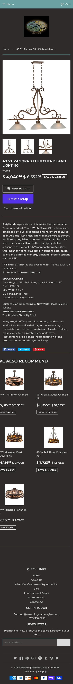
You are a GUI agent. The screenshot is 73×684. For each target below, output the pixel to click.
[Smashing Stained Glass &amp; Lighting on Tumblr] (45, 658)
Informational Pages (36, 593)
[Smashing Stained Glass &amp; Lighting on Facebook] (21, 658)
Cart (67, 4)
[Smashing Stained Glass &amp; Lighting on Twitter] (15, 658)
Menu (10, 4)
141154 (21, 264)
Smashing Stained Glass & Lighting (39, 667)
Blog (36, 588)
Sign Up (63, 642)
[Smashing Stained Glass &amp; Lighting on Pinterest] (27, 658)
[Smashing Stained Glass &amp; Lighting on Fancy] (57, 658)
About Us (36, 579)
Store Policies (36, 597)
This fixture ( (10, 264)
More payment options (18, 208)
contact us (34, 272)
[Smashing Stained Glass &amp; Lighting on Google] (33, 658)
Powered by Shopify (35, 671)
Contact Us (36, 601)
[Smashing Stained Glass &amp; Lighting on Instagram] (40, 658)
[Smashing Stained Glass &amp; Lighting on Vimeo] (51, 658)
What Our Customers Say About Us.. (36, 584)
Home (6, 49)
